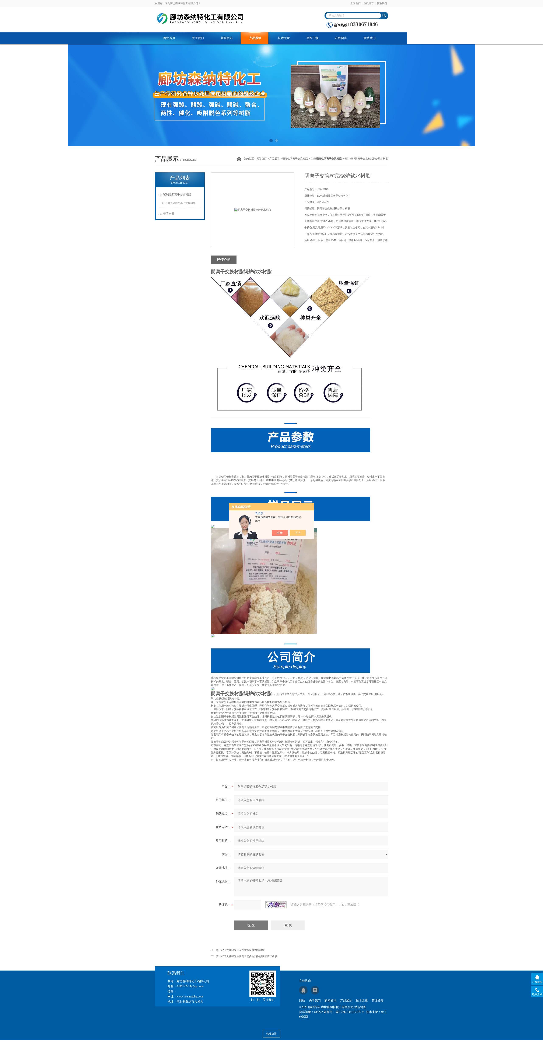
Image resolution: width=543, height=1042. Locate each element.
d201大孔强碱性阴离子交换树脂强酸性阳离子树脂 (249, 956)
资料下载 (312, 38)
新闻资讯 (226, 38)
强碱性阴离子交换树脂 (295, 158)
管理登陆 (377, 1000)
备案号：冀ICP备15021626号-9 (344, 1012)
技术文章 (284, 38)
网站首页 (169, 38)
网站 (302, 1000)
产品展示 (255, 38)
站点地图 (360, 1007)
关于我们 (198, 38)
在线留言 (369, 3)
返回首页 (355, 3)
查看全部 (168, 213)
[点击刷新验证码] (276, 904)
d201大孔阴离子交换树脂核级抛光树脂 (243, 949)
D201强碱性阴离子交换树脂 (180, 203)
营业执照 (271, 1033)
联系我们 (382, 3)
